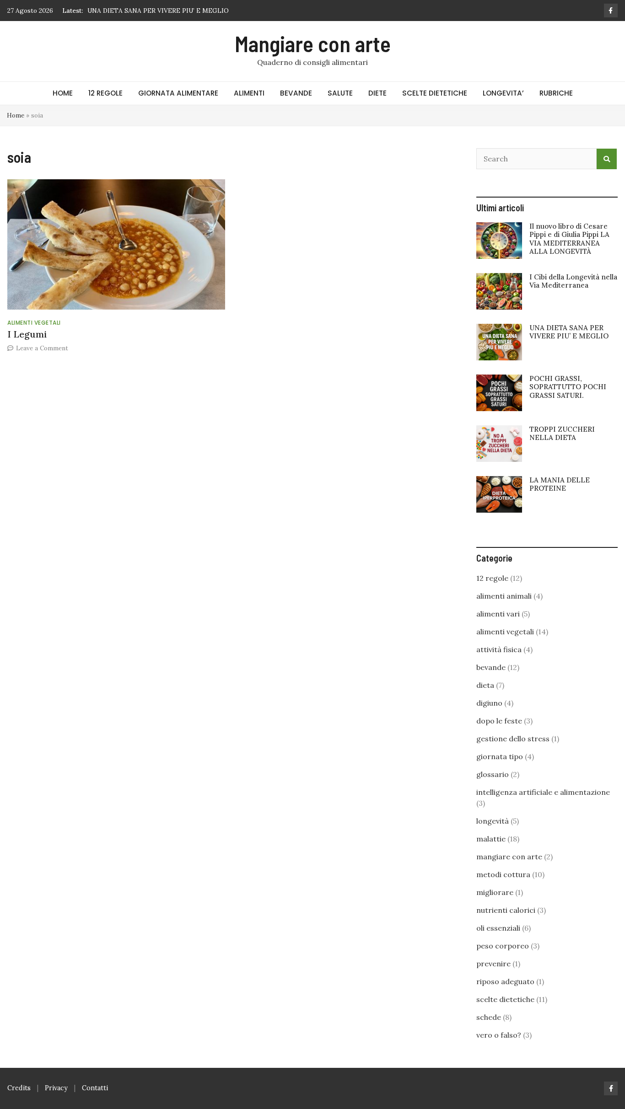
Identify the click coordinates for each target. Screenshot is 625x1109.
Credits (19, 1088)
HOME (63, 93)
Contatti (95, 1088)
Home (15, 115)
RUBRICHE (556, 93)
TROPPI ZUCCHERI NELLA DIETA (562, 433)
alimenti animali (504, 595)
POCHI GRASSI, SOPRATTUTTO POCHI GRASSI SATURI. (567, 386)
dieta (485, 685)
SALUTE (340, 93)
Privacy (56, 1088)
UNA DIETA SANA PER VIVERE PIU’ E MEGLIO (158, 10)
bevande (491, 667)
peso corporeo (502, 945)
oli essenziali (498, 927)
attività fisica (499, 649)
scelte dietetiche (505, 999)
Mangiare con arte (313, 43)
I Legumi (27, 334)
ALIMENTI (249, 93)
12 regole (492, 578)
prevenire (493, 963)
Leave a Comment (42, 348)
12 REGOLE (105, 93)
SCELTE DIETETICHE (434, 93)
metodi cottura (503, 874)
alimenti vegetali (34, 323)
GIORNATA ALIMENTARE (178, 93)
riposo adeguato (505, 981)
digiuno (489, 702)
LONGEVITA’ (503, 93)
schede (488, 1017)
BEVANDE (296, 93)
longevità (492, 820)
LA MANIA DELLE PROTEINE (559, 484)
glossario (492, 774)
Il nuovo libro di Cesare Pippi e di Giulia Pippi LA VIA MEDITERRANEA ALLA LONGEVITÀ (569, 239)
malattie (491, 838)
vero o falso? (498, 1034)
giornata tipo (499, 756)
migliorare (494, 892)
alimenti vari (498, 613)
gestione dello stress (513, 738)
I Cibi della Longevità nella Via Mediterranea (573, 281)
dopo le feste (499, 720)
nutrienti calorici (505, 910)
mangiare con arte (509, 856)
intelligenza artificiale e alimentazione (543, 792)
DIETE (377, 93)
